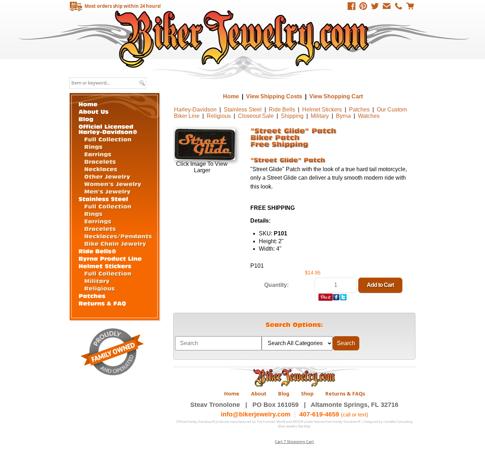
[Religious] (99, 288)
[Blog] (85, 118)
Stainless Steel (243, 110)
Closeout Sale (256, 116)
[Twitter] (375, 6)
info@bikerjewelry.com (255, 414)
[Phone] (398, 6)
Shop (307, 393)
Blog (283, 393)
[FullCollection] (107, 139)
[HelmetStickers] (104, 265)
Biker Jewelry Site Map (294, 426)
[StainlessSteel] (103, 198)
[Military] (97, 280)
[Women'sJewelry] (112, 184)
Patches (359, 110)
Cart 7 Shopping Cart (294, 441)
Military (320, 116)
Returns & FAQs (345, 393)
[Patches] (91, 295)
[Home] (88, 103)
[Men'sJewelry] (107, 191)
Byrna (343, 116)
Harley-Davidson (195, 110)
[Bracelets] (100, 161)
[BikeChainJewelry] (115, 243)
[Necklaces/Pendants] (118, 236)
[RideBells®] (97, 250)
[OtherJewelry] (107, 176)
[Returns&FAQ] (102, 303)
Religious (219, 116)
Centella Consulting (398, 421)
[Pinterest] (363, 6)
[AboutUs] (93, 111)
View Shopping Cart (336, 96)
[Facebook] (351, 6)
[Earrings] (97, 154)
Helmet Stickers (322, 110)
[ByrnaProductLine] (110, 258)
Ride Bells (282, 110)
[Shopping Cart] (410, 6)
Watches (369, 116)
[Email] (386, 6)
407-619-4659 (319, 414)
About (258, 393)
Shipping (292, 116)
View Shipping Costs (274, 96)
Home (243, 39)
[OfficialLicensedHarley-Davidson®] (107, 128)
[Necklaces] (100, 169)
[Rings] (93, 146)
